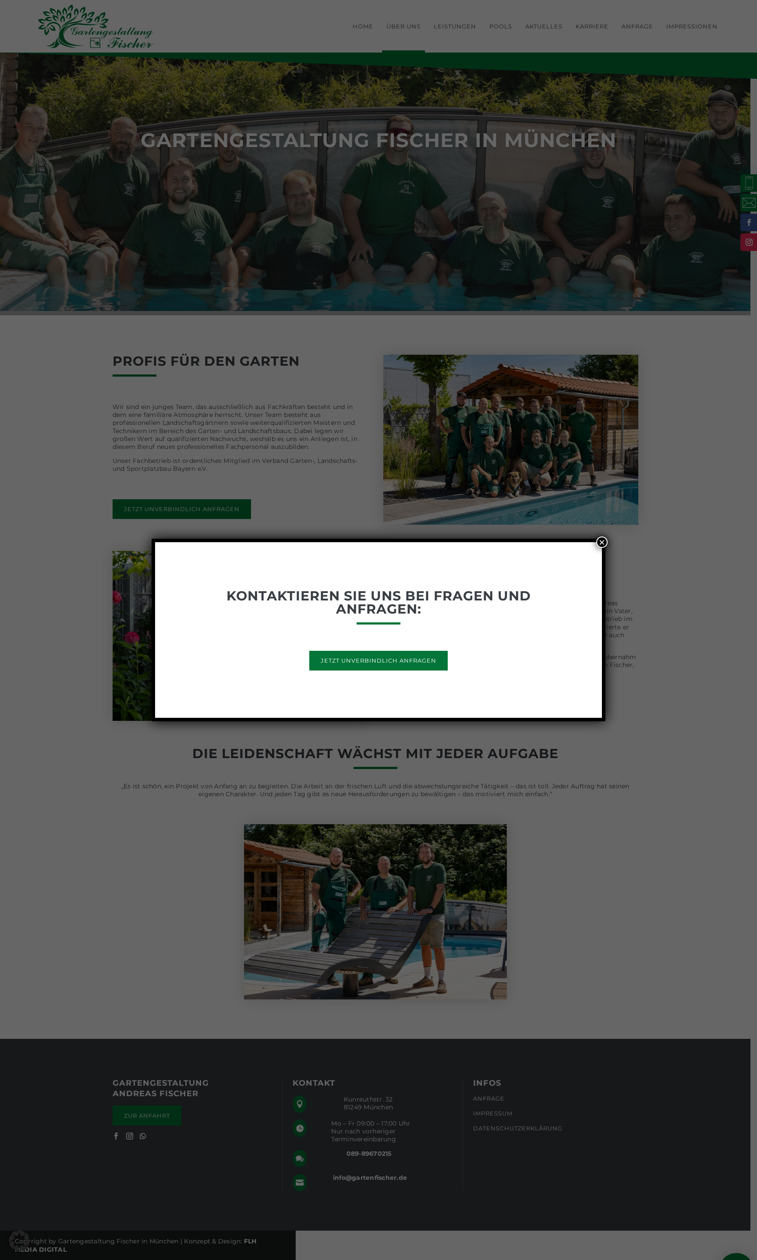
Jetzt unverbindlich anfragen (378, 660)
